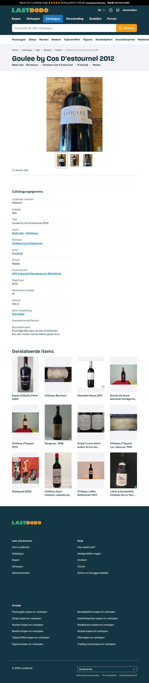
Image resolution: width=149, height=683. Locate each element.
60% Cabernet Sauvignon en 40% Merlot (36, 273)
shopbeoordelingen (96, 2)
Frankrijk (82, 64)
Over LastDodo (20, 547)
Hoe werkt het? (86, 547)
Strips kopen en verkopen (26, 618)
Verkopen (33, 18)
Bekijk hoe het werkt (118, 2)
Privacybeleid (109, 675)
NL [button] (99, 10)
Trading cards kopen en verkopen (96, 644)
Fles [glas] (18, 314)
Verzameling (74, 18)
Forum (112, 18)
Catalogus (53, 18)
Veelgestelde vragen (89, 553)
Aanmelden (130, 10)
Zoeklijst (95, 18)
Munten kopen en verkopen (27, 624)
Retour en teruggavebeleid (92, 572)
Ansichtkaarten (125, 39)
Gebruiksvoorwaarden (87, 675)
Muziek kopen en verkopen (92, 631)
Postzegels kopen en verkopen (29, 611)
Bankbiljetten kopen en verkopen (96, 611)
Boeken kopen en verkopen (27, 631)
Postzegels (19, 39)
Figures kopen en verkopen (27, 644)
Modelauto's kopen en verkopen (95, 624)
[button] (117, 10)
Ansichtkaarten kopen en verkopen (97, 618)
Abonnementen (21, 572)
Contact (82, 560)
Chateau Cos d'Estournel (58, 64)
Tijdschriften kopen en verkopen (30, 637)
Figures (88, 39)
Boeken (56, 39)
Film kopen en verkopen (91, 637)
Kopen (16, 18)
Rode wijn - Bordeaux (25, 64)
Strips (32, 39)
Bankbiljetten (104, 39)
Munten (44, 39)
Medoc (97, 64)
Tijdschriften (72, 39)
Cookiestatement (128, 675)
